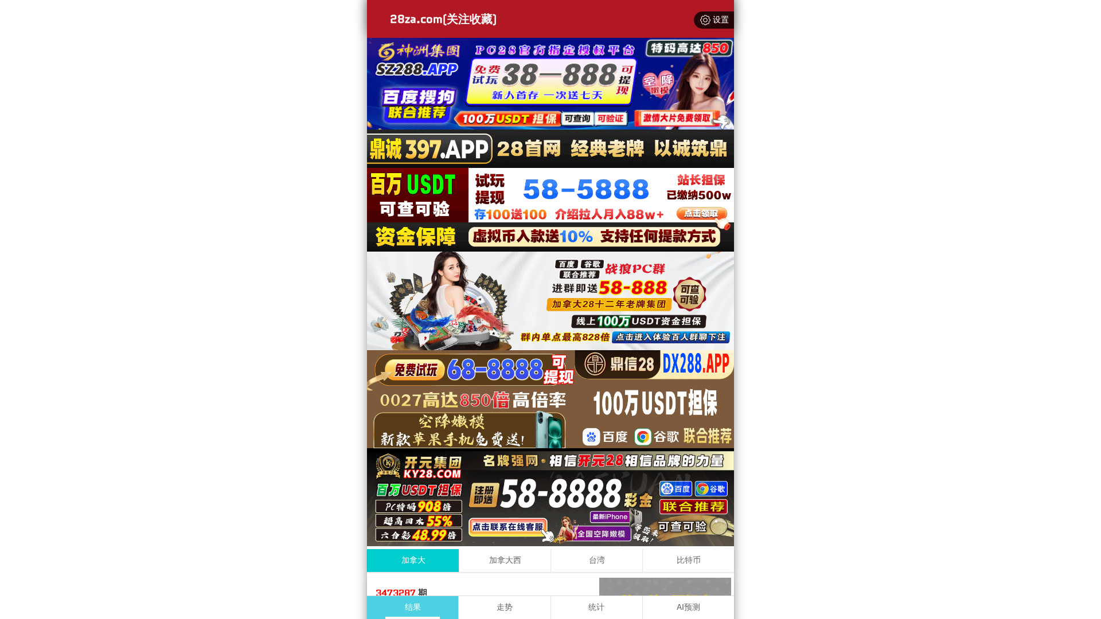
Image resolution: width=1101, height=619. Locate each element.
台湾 (597, 560)
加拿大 (413, 560)
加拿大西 (505, 560)
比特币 (689, 560)
